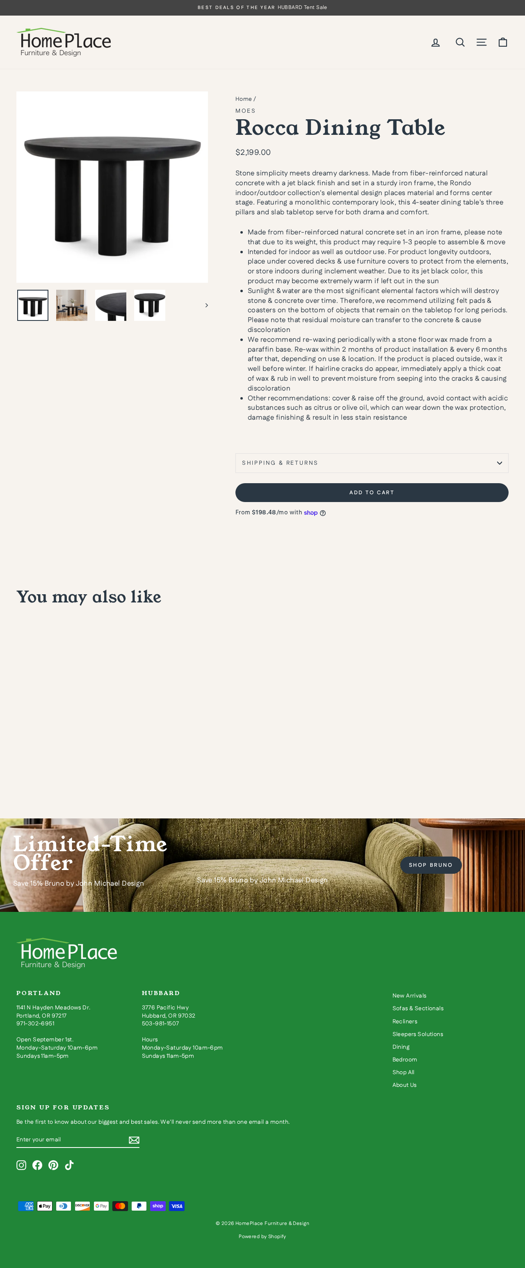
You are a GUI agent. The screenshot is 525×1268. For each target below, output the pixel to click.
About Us (405, 1085)
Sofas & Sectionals (418, 1008)
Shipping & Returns (280, 463)
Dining (401, 1047)
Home (243, 99)
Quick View (74, 732)
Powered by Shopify (262, 1236)
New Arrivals (410, 996)
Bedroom (405, 1060)
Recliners (405, 1022)
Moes (245, 111)
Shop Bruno (431, 865)
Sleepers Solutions (418, 1034)
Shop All (404, 1072)
